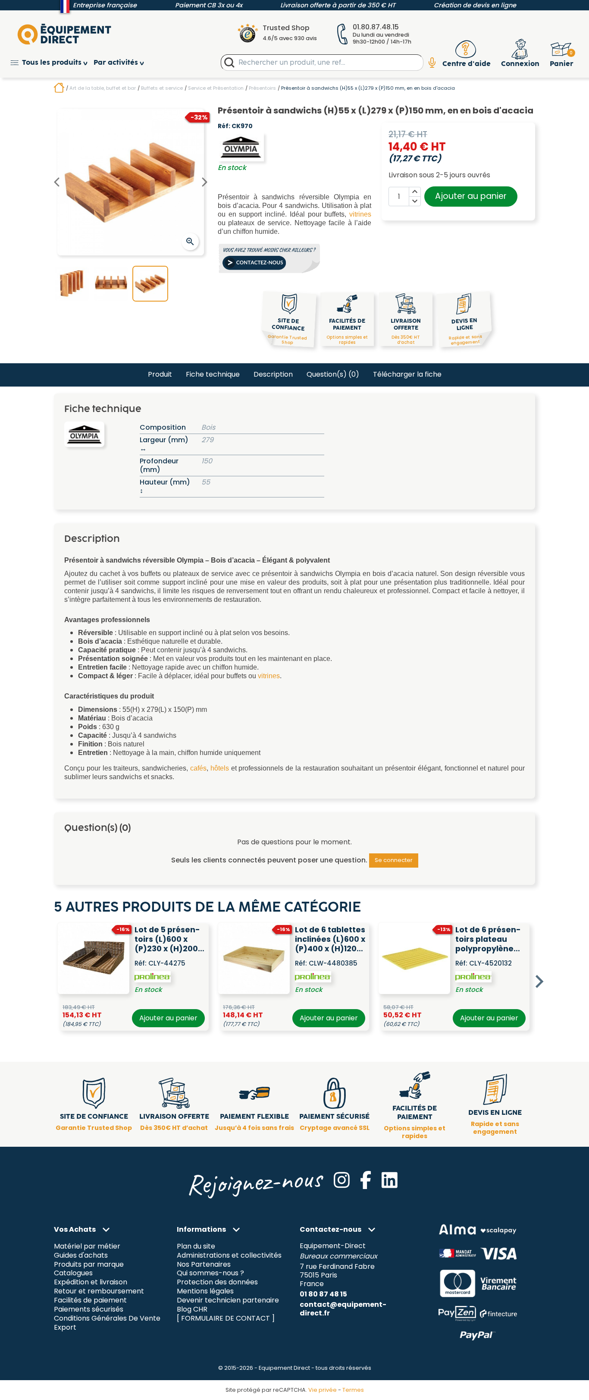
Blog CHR (192, 1309)
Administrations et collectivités (229, 1255)
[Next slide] (538, 981)
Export (65, 1327)
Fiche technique (213, 374)
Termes (353, 1390)
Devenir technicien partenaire (228, 1300)
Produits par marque (89, 1264)
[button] (52, 62)
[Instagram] (341, 1180)
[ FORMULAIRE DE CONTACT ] (226, 1318)
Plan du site (196, 1246)
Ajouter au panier (471, 196)
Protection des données (217, 1282)
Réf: (224, 126)
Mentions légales (205, 1291)
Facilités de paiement (90, 1300)
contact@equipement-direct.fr (343, 1308)
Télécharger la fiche (407, 374)
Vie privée (322, 1390)
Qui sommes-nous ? (210, 1273)
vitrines (360, 214)
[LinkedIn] (389, 1180)
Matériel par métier (87, 1246)
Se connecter (394, 860)
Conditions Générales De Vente (107, 1318)
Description (273, 374)
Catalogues (73, 1273)
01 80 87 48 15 (323, 1294)
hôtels (219, 768)
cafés (198, 768)
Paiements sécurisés (88, 1309)
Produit (160, 374)
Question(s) (333, 374)
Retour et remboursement (99, 1291)
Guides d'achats (81, 1255)
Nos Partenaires (204, 1264)
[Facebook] (365, 1180)
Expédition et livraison (90, 1282)
